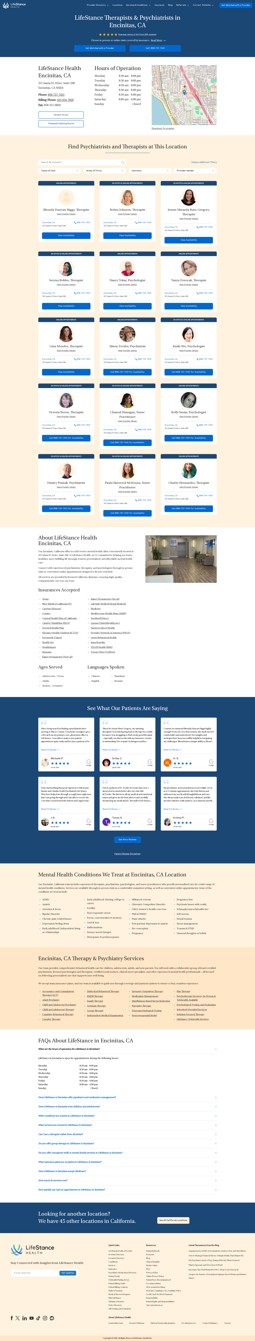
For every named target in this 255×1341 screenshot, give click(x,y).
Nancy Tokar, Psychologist (127, 280)
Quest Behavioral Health (104, 638)
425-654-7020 (65, 100)
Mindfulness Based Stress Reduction (151, 1001)
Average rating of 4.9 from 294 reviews (137, 34)
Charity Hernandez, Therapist (188, 483)
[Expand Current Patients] (212, 5)
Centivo (46, 614)
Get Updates (68, 1273)
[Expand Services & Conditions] (149, 5)
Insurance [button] (150, 170)
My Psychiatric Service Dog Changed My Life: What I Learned (214, 1260)
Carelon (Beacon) (51, 609)
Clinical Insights (153, 1262)
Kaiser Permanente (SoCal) (105, 599)
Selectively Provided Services (192, 1010)
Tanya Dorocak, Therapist (188, 280)
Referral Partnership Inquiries (163, 1323)
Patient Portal (61, 115)
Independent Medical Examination (105, 1016)
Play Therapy (183, 991)
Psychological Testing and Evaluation (196, 1005)
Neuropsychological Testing (147, 1011)
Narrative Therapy (141, 1006)
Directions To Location (163, 128)
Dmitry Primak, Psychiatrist (66, 483)
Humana (46, 652)
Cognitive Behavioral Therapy (57, 1014)
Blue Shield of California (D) (57, 604)
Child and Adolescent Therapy (58, 1010)
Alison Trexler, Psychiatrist (127, 346)
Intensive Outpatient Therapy (147, 991)
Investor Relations (136, 1323)
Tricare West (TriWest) (103, 652)
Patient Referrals (153, 1251)
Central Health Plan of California (59, 618)
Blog (148, 1258)
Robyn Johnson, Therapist (127, 210)
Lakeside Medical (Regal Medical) (108, 604)
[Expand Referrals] (187, 5)
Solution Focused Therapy (190, 1014)
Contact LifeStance (210, 1323)
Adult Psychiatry (50, 1000)
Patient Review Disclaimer (127, 853)
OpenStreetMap (203, 124)
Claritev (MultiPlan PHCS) (56, 623)
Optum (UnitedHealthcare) (105, 623)
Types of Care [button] (59, 170)
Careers (227, 1323)
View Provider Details (66, 214)
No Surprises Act (189, 1323)
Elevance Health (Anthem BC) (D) (60, 633)
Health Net (48, 642)
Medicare (96, 609)
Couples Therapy (51, 1019)
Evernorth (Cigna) (52, 638)
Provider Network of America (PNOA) (110, 633)
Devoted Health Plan (53, 628)
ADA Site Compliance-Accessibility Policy (163, 1291)
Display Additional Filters (204, 162)
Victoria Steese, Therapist (66, 412)
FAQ (148, 1269)
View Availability (66, 236)
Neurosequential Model (144, 1016)
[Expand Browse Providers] (107, 5)
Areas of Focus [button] (104, 170)
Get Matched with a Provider (236, 5)
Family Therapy (95, 1001)
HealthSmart (49, 647)
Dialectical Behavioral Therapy (103, 991)
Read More (157, 40)
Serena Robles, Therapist (66, 280)
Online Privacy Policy (155, 1276)
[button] (96, 5)
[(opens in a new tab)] (12, 1318)
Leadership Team (115, 1323)
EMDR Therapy (95, 996)
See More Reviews (127, 840)
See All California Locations (173, 1220)
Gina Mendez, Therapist (66, 346)
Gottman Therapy (96, 1006)
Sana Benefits (98, 642)
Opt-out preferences (154, 1305)
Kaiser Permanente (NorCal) (57, 657)
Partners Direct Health (103, 628)
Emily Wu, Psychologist (189, 346)
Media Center (151, 1266)
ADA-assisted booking (155, 1287)
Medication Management (145, 996)
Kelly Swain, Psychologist (188, 412)
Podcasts (150, 1255)
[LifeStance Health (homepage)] (14, 5)
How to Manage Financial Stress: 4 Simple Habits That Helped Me (216, 1256)
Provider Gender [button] (195, 170)
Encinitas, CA (48, 223)
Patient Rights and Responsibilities (160, 1302)
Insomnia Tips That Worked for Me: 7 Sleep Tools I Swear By (214, 1270)
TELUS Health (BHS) (101, 647)
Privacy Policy (152, 1273)
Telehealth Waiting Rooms (61, 124)
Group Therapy (95, 1011)
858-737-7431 (56, 94)
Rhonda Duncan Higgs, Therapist (66, 210)
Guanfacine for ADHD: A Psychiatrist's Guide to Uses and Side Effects (217, 1251)
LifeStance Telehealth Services (193, 1019)
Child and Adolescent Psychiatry (59, 1005)
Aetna (45, 599)
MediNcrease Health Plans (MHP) (108, 614)
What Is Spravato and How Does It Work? (206, 1265)
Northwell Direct (100, 618)
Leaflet (193, 124)
